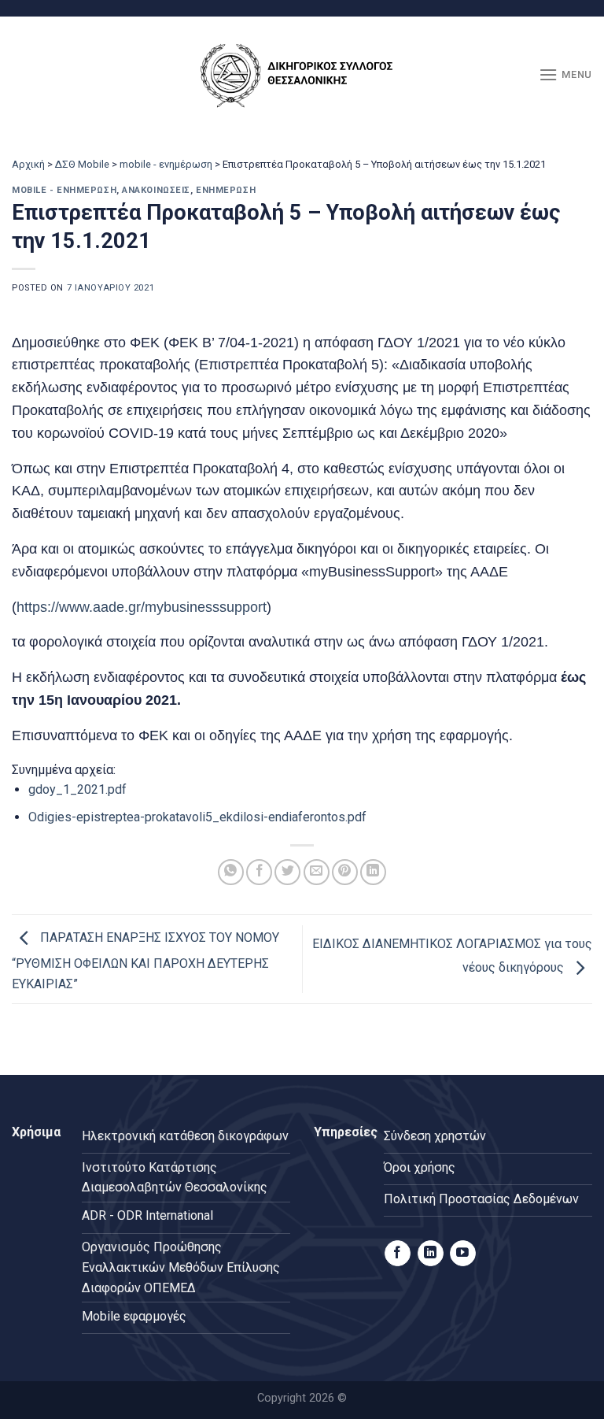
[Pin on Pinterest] (345, 872)
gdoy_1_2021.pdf (77, 789)
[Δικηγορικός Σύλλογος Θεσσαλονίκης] (302, 75)
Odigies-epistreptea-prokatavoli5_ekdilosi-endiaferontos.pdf (197, 817)
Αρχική (28, 164)
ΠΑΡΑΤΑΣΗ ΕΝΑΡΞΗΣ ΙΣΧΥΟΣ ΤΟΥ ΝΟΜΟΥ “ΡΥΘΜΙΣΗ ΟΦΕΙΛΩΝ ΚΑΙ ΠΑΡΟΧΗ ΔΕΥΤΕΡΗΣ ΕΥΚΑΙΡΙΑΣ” (145, 961)
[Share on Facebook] (259, 872)
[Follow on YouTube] (463, 1253)
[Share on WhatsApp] (231, 872)
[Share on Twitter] (287, 872)
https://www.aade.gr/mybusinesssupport (142, 607)
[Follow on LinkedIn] (431, 1253)
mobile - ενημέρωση (166, 164)
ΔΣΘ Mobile (82, 164)
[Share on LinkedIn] (373, 872)
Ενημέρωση (226, 190)
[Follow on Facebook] (398, 1253)
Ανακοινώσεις (156, 190)
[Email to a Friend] (317, 872)
